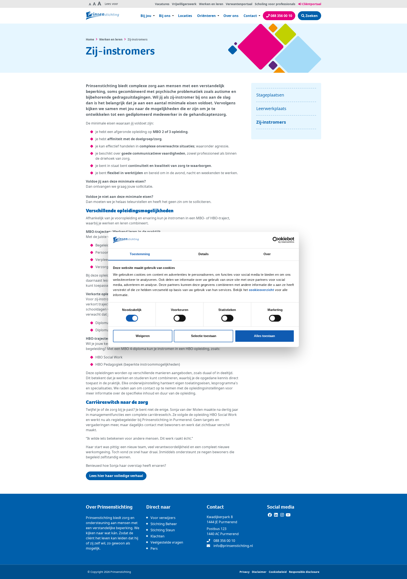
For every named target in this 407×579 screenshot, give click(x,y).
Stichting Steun (163, 530)
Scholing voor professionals (275, 4)
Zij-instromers (271, 122)
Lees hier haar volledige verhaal (116, 475)
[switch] (180, 318)
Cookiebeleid (278, 572)
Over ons (230, 15)
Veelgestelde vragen (167, 542)
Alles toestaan (264, 336)
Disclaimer (259, 572)
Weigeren (143, 336)
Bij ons (164, 15)
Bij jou (146, 15)
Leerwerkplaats (271, 108)
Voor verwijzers (163, 517)
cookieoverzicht (261, 290)
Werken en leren (211, 4)
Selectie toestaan (203, 336)
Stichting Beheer (164, 524)
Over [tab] (267, 254)
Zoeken (311, 15)
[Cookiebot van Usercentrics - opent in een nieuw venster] (275, 240)
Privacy (244, 572)
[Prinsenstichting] (102, 15)
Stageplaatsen (270, 95)
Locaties (185, 15)
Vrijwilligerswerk (184, 4)
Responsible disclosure (304, 572)
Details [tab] (203, 254)
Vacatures (162, 4)
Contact (251, 15)
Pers (154, 548)
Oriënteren (206, 15)
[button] (90, 3)
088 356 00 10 (281, 15)
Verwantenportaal (239, 4)
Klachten (157, 536)
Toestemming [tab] (140, 254)
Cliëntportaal (311, 4)
